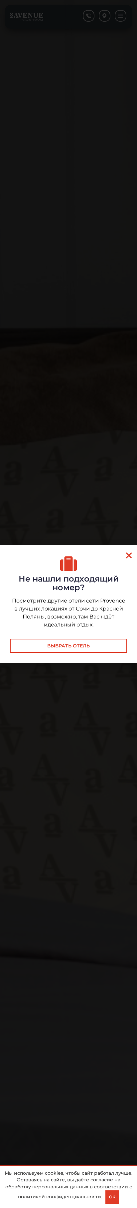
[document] (68, 604)
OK (112, 1196)
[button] (129, 555)
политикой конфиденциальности (59, 1197)
